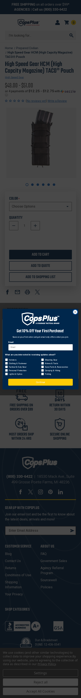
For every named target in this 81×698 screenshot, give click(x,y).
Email (10, 342)
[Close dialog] (75, 312)
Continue (40, 382)
